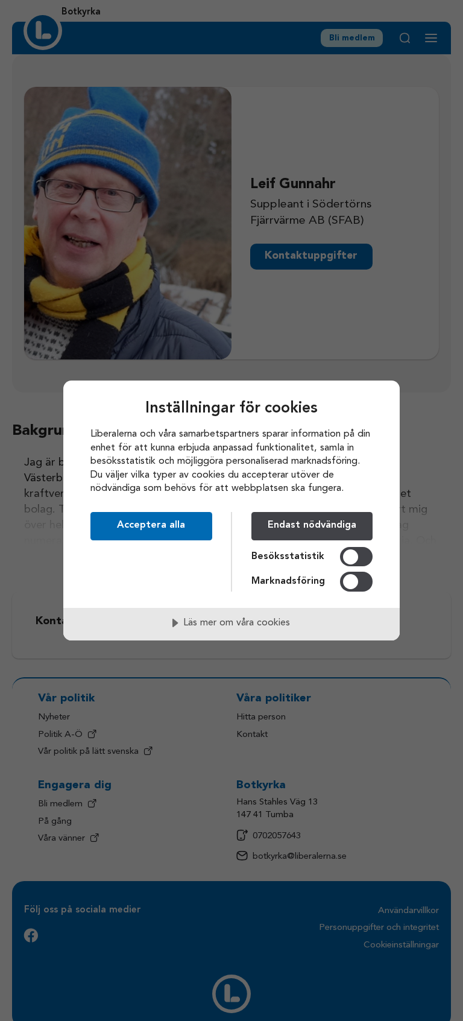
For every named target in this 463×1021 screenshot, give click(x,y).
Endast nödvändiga (312, 525)
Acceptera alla (151, 525)
